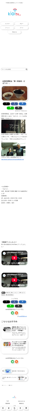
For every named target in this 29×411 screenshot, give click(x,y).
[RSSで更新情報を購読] (16, 313)
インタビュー (15, 292)
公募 (14, 405)
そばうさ (23, 292)
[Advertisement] (14, 49)
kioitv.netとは (21, 401)
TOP (7, 401)
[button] (26, 69)
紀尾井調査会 (10, 295)
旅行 (4, 292)
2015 (9, 292)
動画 (4, 295)
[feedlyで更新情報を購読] (12, 313)
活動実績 (7, 403)
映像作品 (21, 403)
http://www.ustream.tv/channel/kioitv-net (12, 159)
